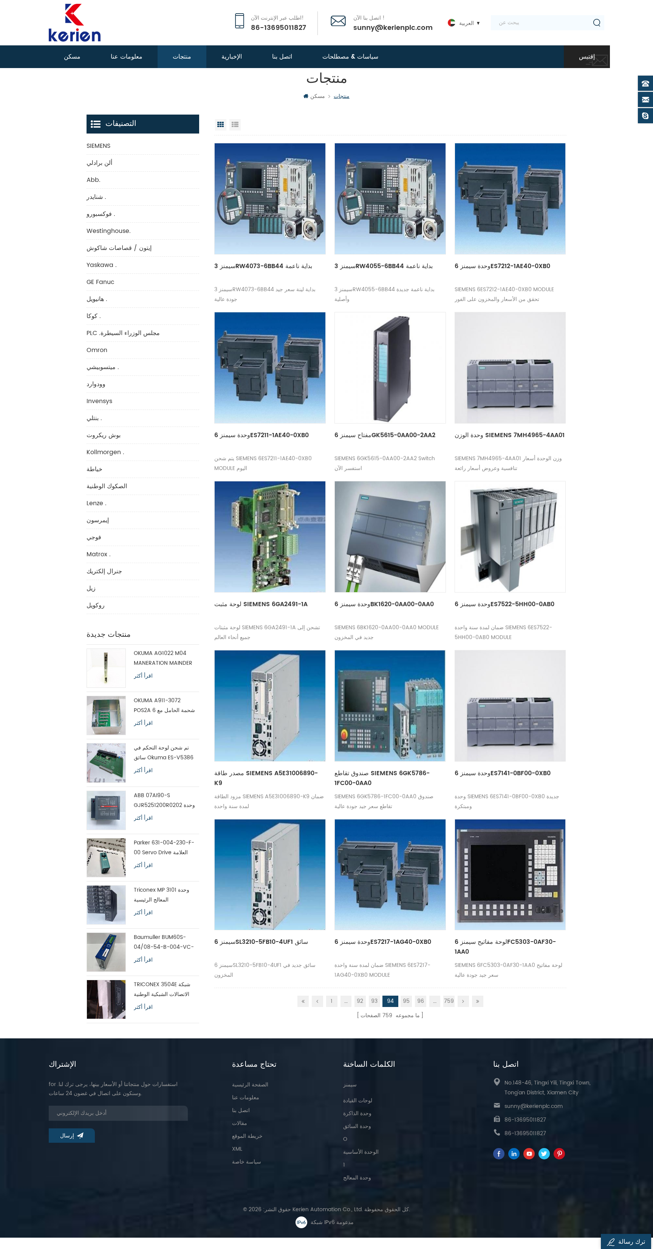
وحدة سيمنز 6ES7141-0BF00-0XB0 (503, 773)
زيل (91, 588)
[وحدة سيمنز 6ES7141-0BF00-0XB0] (510, 706)
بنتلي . (94, 418)
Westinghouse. (109, 231)
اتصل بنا (282, 57)
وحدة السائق (357, 1126)
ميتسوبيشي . (103, 367)
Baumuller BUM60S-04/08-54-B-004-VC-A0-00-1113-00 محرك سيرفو (164, 942)
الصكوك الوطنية (107, 486)
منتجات (182, 57)
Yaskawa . (102, 265)
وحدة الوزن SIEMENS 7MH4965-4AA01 (510, 435)
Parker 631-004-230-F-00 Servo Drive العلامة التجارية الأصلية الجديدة (164, 848)
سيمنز (350, 1084)
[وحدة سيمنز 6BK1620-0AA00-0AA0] (390, 537)
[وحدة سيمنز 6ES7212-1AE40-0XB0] (510, 198)
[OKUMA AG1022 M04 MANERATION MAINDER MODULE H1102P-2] (106, 668)
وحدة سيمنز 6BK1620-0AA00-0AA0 (384, 604)
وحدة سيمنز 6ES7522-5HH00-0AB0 (504, 604)
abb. (94, 180)
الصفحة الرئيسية (250, 1084)
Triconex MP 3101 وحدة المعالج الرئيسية (161, 895)
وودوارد (96, 384)
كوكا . (94, 316)
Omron (97, 350)
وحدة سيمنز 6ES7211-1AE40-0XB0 (261, 435)
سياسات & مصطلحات (350, 57)
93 (374, 1001)
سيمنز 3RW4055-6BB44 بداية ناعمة (383, 266)
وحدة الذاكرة (357, 1113)
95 (406, 1001)
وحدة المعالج (357, 1177)
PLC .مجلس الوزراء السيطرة (123, 333)
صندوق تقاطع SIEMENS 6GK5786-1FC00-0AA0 (382, 778)
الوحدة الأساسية (361, 1152)
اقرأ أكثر (143, 676)
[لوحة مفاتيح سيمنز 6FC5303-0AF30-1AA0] (510, 875)
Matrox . (99, 554)
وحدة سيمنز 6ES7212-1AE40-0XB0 (502, 266)
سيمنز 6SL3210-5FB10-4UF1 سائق (261, 942)
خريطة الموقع (247, 1136)
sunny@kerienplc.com (393, 28)
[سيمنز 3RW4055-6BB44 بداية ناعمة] (390, 198)
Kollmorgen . (105, 452)
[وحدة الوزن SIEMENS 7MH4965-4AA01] (510, 368)
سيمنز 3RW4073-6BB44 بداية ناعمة (263, 266)
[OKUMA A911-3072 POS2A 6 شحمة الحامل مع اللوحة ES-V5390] (106, 715)
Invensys (99, 401)
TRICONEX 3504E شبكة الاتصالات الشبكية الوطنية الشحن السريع (162, 989)
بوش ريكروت (104, 435)
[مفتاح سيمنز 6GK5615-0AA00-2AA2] (390, 368)
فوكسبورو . (101, 214)
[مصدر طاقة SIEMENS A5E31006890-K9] (270, 706)
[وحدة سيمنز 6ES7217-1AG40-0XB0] (390, 875)
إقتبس (587, 57)
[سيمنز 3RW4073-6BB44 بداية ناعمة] (270, 198)
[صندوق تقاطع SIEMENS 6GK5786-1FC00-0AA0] (390, 706)
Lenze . (97, 503)
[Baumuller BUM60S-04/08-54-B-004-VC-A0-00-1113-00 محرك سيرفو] (106, 952)
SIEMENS (98, 146)
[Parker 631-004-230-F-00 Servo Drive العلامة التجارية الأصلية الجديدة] (106, 857)
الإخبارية (231, 57)
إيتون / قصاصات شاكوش (119, 248)
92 (360, 1001)
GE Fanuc (101, 282)
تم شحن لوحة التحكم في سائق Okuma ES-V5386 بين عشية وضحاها (163, 753)
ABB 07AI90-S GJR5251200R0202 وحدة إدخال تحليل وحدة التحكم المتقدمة (164, 800)
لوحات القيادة (357, 1100)
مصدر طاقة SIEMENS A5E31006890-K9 (266, 778)
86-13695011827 (278, 28)
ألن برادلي (99, 163)
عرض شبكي (220, 124)
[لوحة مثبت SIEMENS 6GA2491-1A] (270, 537)
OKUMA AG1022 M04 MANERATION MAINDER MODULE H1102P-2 (163, 658)
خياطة (94, 469)
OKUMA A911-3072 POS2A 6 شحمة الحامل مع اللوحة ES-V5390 (164, 705)
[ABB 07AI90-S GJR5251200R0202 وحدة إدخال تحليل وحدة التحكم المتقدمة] (106, 810)
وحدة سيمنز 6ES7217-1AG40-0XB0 (382, 942)
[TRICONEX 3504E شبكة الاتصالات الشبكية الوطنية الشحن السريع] (106, 999)
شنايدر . (96, 197)
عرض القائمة (235, 124)
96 (420, 1001)
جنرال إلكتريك (104, 571)
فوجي (94, 537)
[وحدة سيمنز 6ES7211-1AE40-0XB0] (270, 368)
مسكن (72, 57)
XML (237, 1149)
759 (449, 1001)
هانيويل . (97, 299)
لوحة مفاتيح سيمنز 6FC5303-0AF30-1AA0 (505, 947)
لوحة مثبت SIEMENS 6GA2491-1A (261, 604)
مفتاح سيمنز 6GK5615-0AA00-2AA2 (384, 435)
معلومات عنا (126, 57)
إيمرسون (98, 520)
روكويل (96, 605)
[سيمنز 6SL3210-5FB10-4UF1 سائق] (270, 875)
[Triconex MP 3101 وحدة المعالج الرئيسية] (106, 905)
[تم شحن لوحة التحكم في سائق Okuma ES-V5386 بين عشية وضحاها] (106, 762)
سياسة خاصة (246, 1161)
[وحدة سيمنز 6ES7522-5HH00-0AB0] (510, 537)
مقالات (239, 1123)
